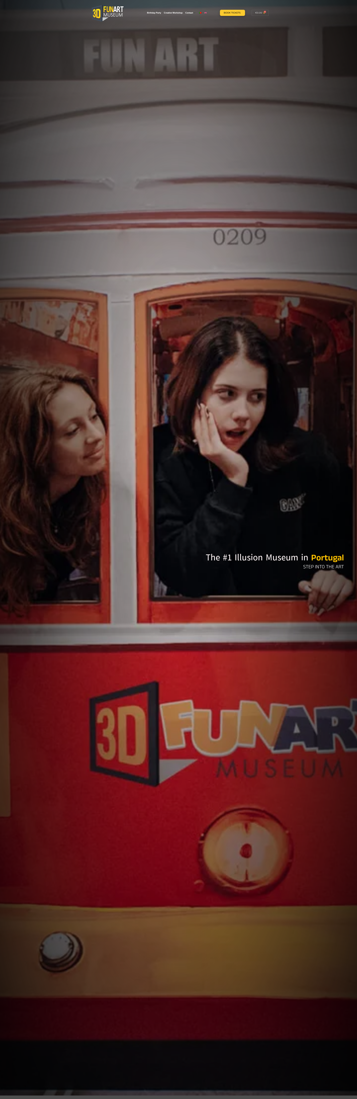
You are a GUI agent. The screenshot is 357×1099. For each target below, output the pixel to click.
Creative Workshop (173, 13)
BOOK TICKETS (232, 12)
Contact (189, 13)
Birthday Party (154, 13)
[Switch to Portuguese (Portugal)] (200, 12)
